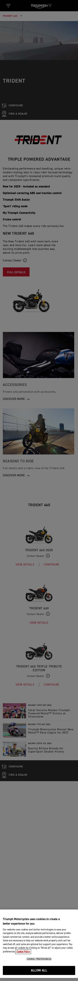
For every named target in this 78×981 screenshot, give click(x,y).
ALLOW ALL (39, 970)
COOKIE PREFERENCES (39, 959)
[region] (39, 943)
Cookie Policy (23, 952)
